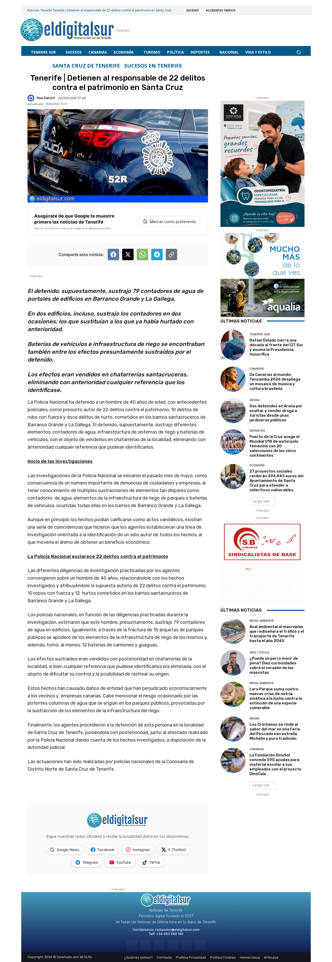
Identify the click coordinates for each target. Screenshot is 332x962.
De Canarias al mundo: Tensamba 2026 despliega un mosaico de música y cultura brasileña (275, 381)
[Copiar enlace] (171, 254)
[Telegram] (159, 945)
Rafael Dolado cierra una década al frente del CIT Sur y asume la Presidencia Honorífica (276, 347)
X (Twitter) (177, 849)
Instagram (141, 849)
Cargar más (260, 501)
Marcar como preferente (173, 221)
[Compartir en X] (128, 254)
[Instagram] (145, 945)
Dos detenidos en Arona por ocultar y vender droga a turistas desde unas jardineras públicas (276, 413)
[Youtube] (200, 945)
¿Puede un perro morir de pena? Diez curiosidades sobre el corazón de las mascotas (274, 665)
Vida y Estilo (259, 652)
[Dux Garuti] (31, 98)
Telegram (90, 862)
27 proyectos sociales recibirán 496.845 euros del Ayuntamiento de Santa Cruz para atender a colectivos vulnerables (276, 480)
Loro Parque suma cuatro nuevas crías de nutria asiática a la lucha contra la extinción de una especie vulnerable (276, 698)
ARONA (254, 400)
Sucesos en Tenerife (153, 65)
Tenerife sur (260, 334)
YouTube (123, 862)
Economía (257, 465)
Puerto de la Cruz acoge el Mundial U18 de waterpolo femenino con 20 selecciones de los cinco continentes (275, 446)
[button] (298, 52)
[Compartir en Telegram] (157, 254)
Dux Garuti (46, 98)
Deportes (257, 430)
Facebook (106, 849)
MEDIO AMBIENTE (262, 620)
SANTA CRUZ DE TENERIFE (86, 65)
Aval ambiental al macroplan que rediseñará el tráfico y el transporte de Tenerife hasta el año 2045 (277, 633)
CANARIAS (257, 368)
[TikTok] (173, 945)
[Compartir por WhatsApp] (142, 254)
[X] (187, 945)
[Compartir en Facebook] (113, 254)
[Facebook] (131, 945)
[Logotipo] (67, 30)
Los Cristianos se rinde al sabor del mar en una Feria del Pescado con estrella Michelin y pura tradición (275, 731)
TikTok (154, 862)
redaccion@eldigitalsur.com (177, 930)
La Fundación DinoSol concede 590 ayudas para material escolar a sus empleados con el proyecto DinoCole (275, 764)
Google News (68, 849)
